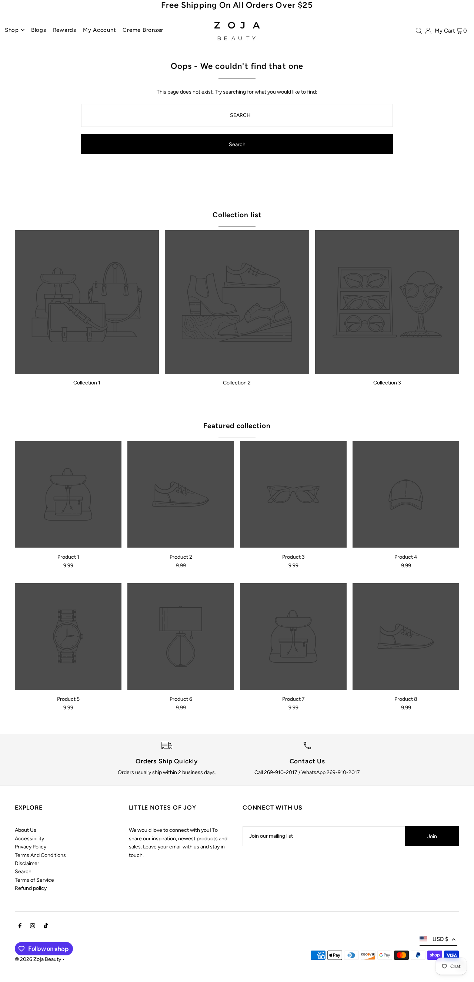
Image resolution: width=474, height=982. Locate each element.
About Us (25, 830)
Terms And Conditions (40, 855)
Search (23, 871)
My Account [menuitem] (99, 30)
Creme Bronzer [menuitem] (143, 30)
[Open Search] (419, 30)
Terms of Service (34, 880)
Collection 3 (387, 383)
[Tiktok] (46, 927)
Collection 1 (86, 383)
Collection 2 (237, 383)
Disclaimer (27, 863)
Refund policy (31, 888)
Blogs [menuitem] (38, 30)
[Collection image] (87, 302)
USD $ (440, 939)
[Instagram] (32, 927)
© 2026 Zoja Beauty (38, 959)
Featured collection (237, 425)
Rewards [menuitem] (64, 30)
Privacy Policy (30, 847)
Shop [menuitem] (12, 30)
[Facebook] (20, 927)
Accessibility (29, 838)
